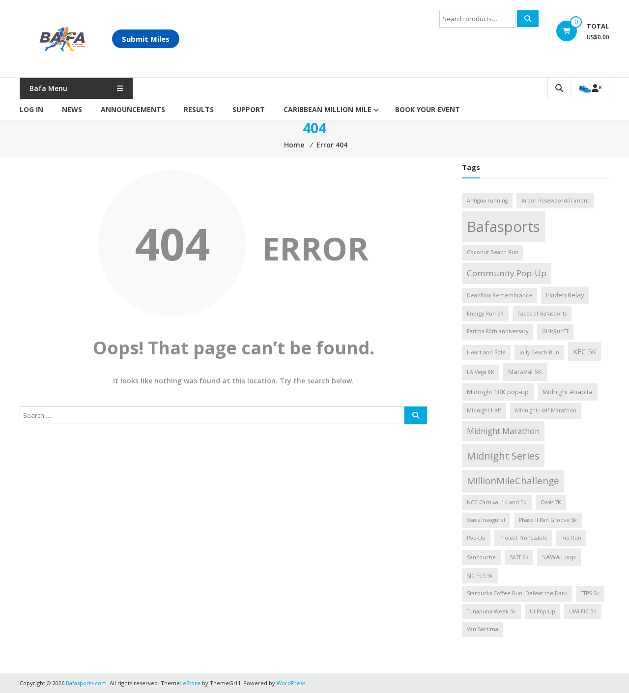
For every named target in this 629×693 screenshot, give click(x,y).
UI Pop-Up (542, 611)
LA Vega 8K (480, 372)
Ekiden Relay (565, 294)
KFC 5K (584, 351)
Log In (31, 109)
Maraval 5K (525, 371)
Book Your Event (427, 109)
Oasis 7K (551, 502)
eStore (191, 683)
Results (199, 109)
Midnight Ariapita (568, 391)
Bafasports (503, 226)
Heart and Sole (486, 352)
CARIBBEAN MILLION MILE (328, 109)
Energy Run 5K (485, 313)
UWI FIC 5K (583, 611)
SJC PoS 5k (480, 575)
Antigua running (487, 200)
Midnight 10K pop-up (498, 391)
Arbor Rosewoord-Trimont (555, 200)
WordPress (291, 683)
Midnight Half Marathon (545, 410)
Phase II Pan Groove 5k (548, 520)
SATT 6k (519, 557)
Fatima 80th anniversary (497, 331)
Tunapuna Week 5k (491, 611)
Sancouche (481, 557)
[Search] (528, 18)
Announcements (133, 109)
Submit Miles (146, 39)
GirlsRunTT (555, 331)
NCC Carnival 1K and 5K (497, 502)
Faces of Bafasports (542, 313)
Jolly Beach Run (539, 352)
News (72, 109)
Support (248, 109)
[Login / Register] (590, 88)
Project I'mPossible (523, 537)
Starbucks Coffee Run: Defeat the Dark (517, 593)
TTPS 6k (590, 593)
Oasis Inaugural (486, 520)
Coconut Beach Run (492, 252)
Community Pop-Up (506, 273)
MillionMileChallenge (513, 480)
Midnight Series (503, 455)
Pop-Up (476, 537)
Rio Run (571, 537)
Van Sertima (482, 629)
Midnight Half (484, 410)
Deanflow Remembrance (499, 295)
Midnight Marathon (503, 431)
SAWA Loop (559, 556)
